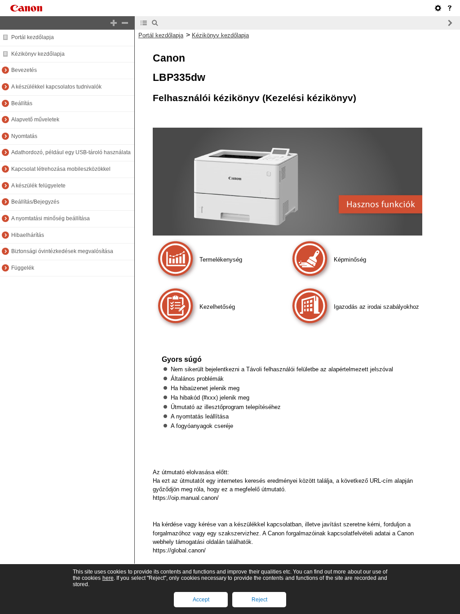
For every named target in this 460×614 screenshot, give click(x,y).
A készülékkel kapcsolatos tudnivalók (56, 87)
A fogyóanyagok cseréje (202, 426)
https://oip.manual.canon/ (186, 497)
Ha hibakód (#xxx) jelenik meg (210, 397)
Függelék (22, 268)
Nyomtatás (24, 136)
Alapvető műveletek (35, 119)
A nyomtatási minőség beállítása (50, 218)
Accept (201, 599)
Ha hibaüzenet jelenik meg (205, 388)
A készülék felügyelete (38, 185)
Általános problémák (197, 378)
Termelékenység (220, 259)
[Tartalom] (144, 23)
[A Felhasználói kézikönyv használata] (450, 8)
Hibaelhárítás (27, 235)
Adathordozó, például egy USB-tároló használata (71, 152)
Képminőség (350, 259)
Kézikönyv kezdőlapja (38, 54)
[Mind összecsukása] (125, 23)
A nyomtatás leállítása (200, 416)
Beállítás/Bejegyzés (35, 202)
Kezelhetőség (217, 306)
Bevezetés (24, 70)
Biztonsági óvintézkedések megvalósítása (62, 251)
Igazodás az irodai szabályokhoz (376, 306)
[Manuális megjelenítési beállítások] (438, 8)
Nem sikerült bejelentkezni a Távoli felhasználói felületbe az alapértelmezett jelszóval (282, 369)
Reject (259, 599)
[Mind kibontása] (114, 23)
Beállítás (21, 103)
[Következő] (450, 23)
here (108, 578)
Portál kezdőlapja (32, 37)
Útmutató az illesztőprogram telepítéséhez (226, 407)
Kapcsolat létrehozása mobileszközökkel (61, 169)
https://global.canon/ (179, 550)
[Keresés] (155, 23)
